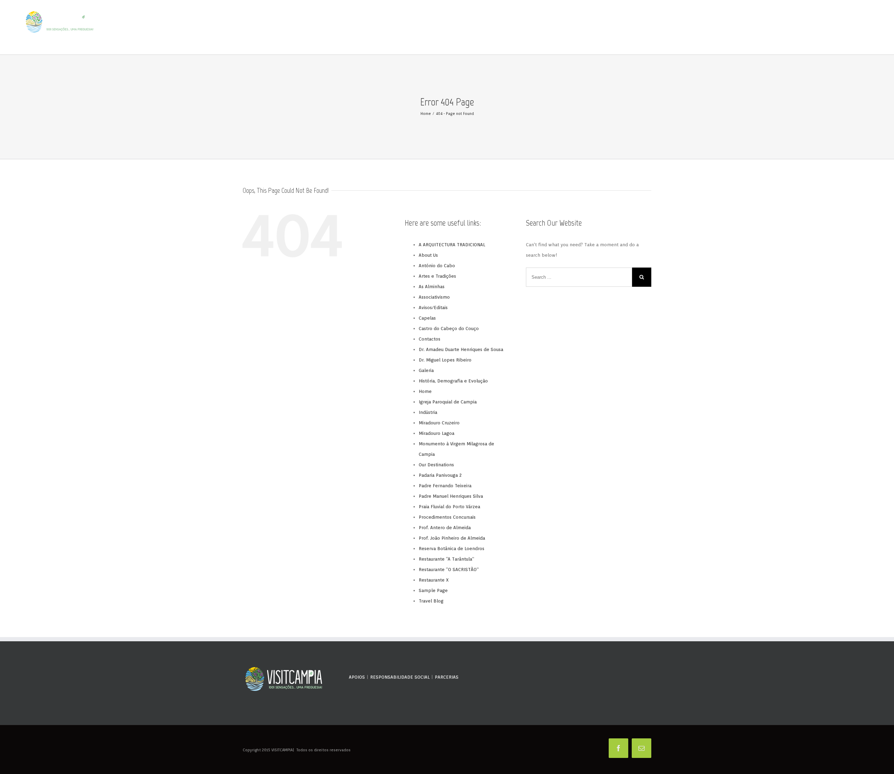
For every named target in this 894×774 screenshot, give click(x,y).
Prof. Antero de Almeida (445, 527)
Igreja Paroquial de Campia (448, 401)
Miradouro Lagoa (436, 433)
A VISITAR (717, 27)
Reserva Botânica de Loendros (451, 548)
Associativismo (434, 297)
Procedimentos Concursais (447, 517)
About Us (428, 255)
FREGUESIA (663, 27)
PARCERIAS (447, 677)
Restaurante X (434, 580)
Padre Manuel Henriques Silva (451, 496)
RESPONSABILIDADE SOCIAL (400, 677)
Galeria (426, 370)
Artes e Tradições (437, 276)
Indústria (428, 412)
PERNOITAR (778, 27)
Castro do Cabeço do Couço (449, 328)
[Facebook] (618, 748)
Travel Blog (431, 601)
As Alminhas (432, 286)
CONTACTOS (859, 27)
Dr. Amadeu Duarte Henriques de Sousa (461, 349)
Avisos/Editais (433, 307)
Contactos (429, 339)
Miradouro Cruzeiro (439, 422)
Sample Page (433, 590)
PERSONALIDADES (690, 27)
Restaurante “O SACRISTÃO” (449, 569)
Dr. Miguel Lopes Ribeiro (445, 360)
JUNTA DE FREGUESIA (827, 27)
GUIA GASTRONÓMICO (748, 27)
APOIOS (357, 677)
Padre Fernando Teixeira (445, 485)
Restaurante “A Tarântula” (446, 559)
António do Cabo (437, 265)
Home (425, 391)
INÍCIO (646, 27)
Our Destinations (436, 464)
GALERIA (798, 27)
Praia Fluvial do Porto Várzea (449, 506)
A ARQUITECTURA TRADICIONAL (452, 244)
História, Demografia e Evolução (453, 381)
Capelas (427, 318)
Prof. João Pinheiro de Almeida (452, 538)
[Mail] (641, 748)
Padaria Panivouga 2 (440, 475)
